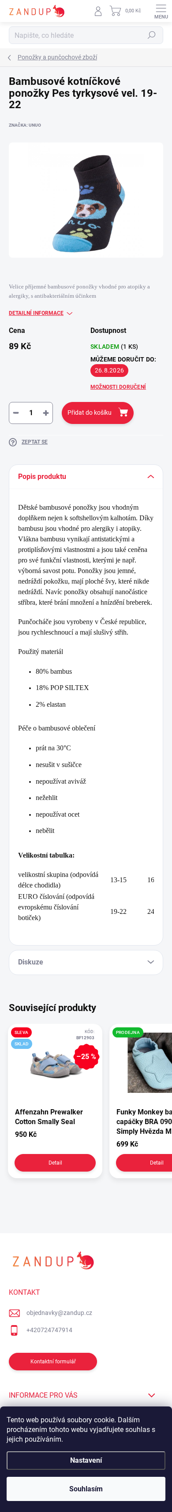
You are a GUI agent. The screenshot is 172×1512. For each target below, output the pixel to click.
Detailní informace (36, 313)
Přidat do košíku (89, 412)
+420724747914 (49, 1329)
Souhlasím (86, 1489)
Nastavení (86, 1460)
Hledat (152, 35)
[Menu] (161, 11)
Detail (55, 1163)
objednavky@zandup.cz (59, 1312)
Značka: (25, 125)
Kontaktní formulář (53, 1362)
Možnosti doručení (118, 387)
